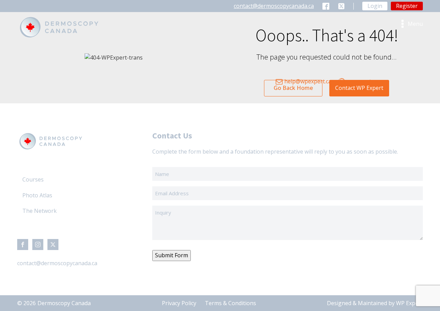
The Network (39, 211)
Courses (33, 179)
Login (374, 6)
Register (407, 6)
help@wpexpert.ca (307, 81)
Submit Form (171, 255)
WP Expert (409, 303)
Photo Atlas (37, 195)
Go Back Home (293, 88)
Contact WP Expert (359, 88)
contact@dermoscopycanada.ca (274, 6)
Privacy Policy (179, 303)
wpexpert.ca (362, 81)
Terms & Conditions (230, 303)
